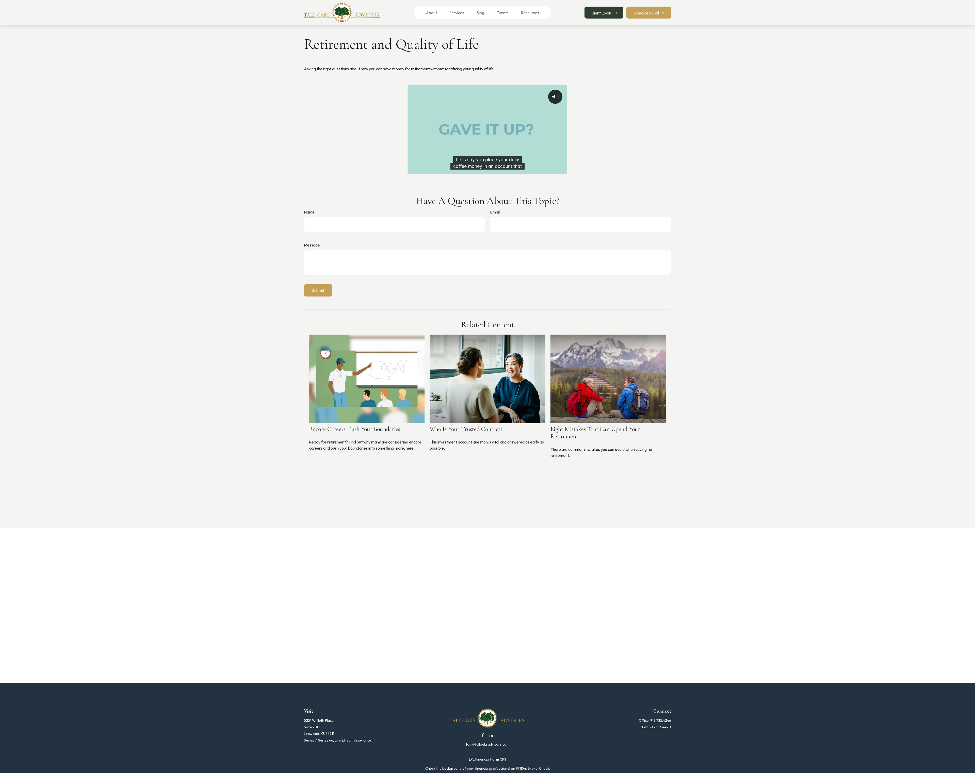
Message (312, 245)
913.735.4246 (660, 720)
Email (495, 212)
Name (309, 212)
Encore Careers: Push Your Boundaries (354, 429)
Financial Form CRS (490, 759)
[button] (428, 12)
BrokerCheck (538, 768)
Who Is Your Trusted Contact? (466, 429)
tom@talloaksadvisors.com (487, 744)
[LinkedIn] (491, 735)
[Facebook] (482, 735)
